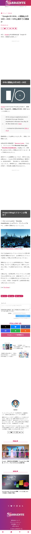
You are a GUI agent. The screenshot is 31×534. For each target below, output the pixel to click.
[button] (16, 28)
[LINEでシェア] (13, 28)
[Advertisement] (15, 57)
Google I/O (19, 296)
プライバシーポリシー (15, 522)
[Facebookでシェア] (7, 28)
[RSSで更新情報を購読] (25, 330)
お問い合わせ (15, 526)
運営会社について (15, 520)
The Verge (6, 287)
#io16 (20, 123)
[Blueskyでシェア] (5, 28)
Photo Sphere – (10, 248)
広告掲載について (15, 524)
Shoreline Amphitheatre (9, 147)
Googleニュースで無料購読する (15, 335)
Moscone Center (19, 143)
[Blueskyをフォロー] (15, 327)
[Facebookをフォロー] (25, 327)
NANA (15, 410)
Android (5, 296)
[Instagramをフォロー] (5, 330)
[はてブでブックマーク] (10, 28)
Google (7, 34)
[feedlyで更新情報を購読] (15, 330)
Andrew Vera (18, 248)
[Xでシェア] (2, 28)
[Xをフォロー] (5, 327)
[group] (15, 454)
